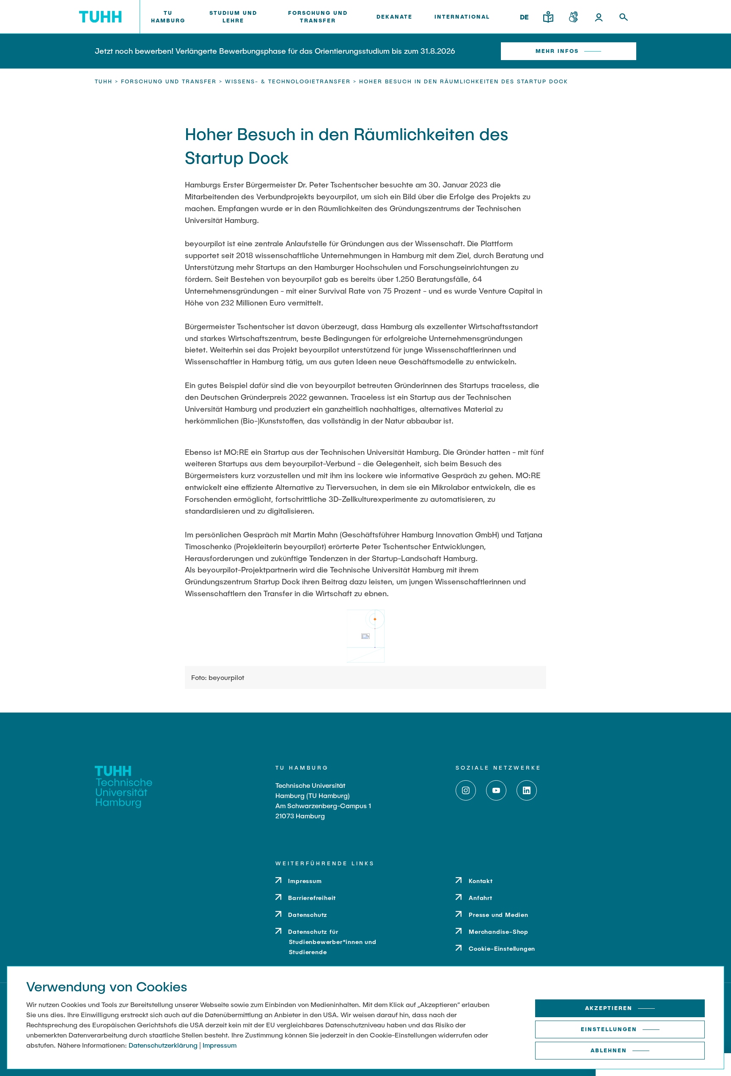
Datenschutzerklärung (163, 1045)
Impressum (219, 1045)
